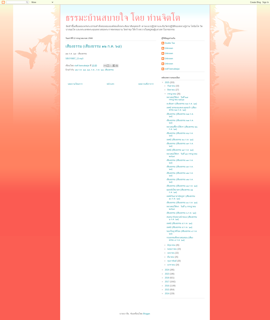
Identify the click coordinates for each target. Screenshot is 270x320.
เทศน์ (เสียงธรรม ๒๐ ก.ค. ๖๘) (180, 139)
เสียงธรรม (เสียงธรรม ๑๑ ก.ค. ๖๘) (182, 186)
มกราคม (171, 265)
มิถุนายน (171, 245)
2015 (167, 289)
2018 (167, 278)
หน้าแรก (110, 84)
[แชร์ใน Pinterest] (116, 65)
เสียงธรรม (109, 70)
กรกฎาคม (172, 94)
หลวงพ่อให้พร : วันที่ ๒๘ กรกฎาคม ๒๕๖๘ (177, 98)
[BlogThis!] (108, 65)
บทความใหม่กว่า (75, 84)
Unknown (169, 48)
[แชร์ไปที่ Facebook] (113, 65)
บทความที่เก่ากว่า (146, 84)
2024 (167, 270)
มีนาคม (171, 257)
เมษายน (171, 253)
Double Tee (170, 43)
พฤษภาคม (172, 249)
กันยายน (171, 86)
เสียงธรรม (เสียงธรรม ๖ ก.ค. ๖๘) (181, 213)
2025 (167, 82)
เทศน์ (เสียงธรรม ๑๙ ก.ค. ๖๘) (180, 150)
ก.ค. (93, 70)
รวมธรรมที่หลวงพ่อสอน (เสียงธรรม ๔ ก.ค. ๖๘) (180, 238)
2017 (167, 281)
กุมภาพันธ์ (172, 261)
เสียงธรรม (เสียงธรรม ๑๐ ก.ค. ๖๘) (182, 202)
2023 (167, 274)
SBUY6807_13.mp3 (74, 58)
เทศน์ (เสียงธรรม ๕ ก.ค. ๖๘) (179, 223)
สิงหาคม (171, 90)
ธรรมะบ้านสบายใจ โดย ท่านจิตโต (122, 17)
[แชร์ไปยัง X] (110, 65)
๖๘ (88, 70)
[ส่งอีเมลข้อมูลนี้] (105, 65)
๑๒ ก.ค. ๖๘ (80, 70)
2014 (167, 293)
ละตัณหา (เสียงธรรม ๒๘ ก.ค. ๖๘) (182, 103)
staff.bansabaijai (172, 69)
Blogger (146, 313)
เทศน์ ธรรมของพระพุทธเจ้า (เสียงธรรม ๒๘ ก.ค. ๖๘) (181, 108)
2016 (167, 286)
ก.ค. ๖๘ (100, 70)
